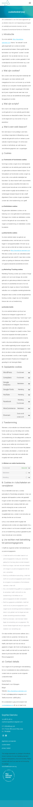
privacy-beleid (6, 748)
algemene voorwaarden (9, 741)
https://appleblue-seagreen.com (20, 250)
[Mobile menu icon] (30, 3)
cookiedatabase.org (8, 705)
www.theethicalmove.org (9, 766)
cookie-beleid (6, 744)
